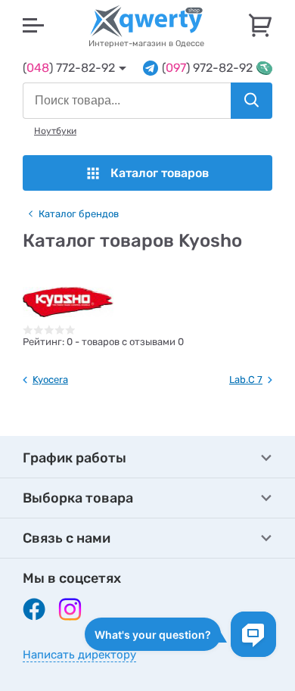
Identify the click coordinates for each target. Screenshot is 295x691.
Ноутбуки (55, 131)
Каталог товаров (159, 173)
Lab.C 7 (245, 379)
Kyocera (50, 379)
